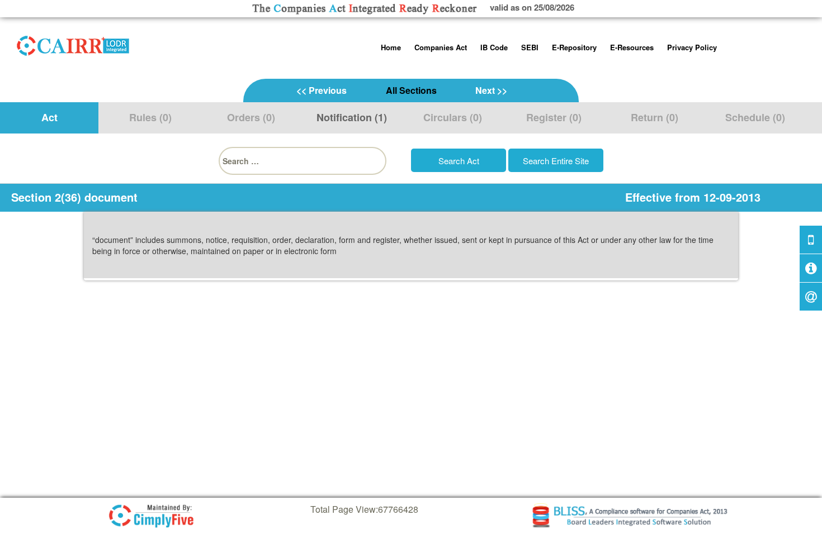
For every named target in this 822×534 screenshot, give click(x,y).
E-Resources (632, 47)
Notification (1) (351, 117)
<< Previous (321, 90)
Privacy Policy (692, 47)
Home (391, 47)
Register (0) (554, 117)
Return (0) (654, 117)
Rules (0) (150, 117)
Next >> (491, 90)
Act (49, 117)
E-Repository (574, 47)
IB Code (494, 47)
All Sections (411, 90)
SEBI (529, 47)
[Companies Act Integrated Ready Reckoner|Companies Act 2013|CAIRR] (73, 43)
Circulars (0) (452, 117)
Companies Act (440, 47)
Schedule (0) (755, 117)
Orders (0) (251, 117)
